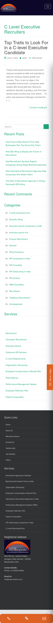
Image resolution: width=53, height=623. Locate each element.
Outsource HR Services (16, 352)
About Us (9, 430)
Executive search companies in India (25, 226)
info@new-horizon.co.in (13, 579)
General (12, 245)
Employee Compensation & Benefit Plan (23, 371)
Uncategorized (15, 304)
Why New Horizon (13, 436)
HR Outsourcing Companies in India (19, 522)
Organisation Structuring (16, 365)
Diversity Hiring (16, 219)
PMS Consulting (16, 284)
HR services (14, 278)
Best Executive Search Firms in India (20, 481)
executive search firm (18, 232)
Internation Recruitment (16, 339)
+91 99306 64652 (17, 570)
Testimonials (10, 448)
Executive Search (13, 345)
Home (8, 424)
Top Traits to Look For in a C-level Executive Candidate (26, 47)
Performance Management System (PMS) (21, 505)
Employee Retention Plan (17, 390)
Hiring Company (16, 252)
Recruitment (11, 333)
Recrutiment (37, 57)
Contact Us (10, 442)
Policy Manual (12, 377)
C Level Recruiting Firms (15, 528)
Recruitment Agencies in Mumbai (18, 475)
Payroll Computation (15, 397)
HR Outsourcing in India (20, 271)
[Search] (46, 126)
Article (8, 460)
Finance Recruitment (18, 239)
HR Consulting (15, 265)
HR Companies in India (19, 258)
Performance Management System (21, 384)
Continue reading (38, 107)
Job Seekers (10, 454)
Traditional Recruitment (19, 297)
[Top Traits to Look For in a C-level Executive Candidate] (26, 64)
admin (24, 57)
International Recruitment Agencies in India (22, 499)
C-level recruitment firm (19, 212)
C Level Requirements (16, 358)
